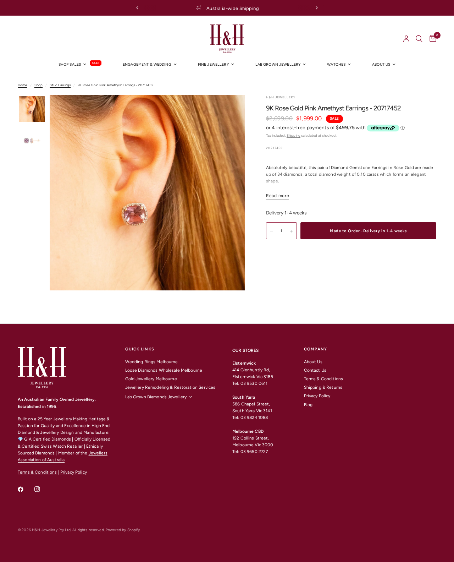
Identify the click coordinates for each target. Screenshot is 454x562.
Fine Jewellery (213, 64)
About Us (313, 361)
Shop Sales (70, 64)
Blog (308, 404)
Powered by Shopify (123, 530)
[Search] (419, 38)
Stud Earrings (60, 85)
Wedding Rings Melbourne (151, 361)
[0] (431, 38)
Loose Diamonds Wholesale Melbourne (164, 370)
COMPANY (315, 349)
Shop (38, 85)
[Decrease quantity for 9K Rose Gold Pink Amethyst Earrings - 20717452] (271, 231)
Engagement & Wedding (147, 64)
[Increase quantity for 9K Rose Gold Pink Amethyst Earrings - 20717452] (291, 231)
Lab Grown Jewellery (278, 64)
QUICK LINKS (139, 349)
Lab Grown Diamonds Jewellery (156, 396)
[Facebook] (25, 489)
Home (22, 85)
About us (381, 64)
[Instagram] (42, 489)
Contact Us (315, 370)
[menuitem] (80, 64)
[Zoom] (230, 109)
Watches (336, 64)
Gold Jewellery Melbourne (151, 378)
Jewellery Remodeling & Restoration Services (170, 387)
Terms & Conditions (37, 472)
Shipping (293, 135)
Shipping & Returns (323, 387)
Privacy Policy (73, 472)
